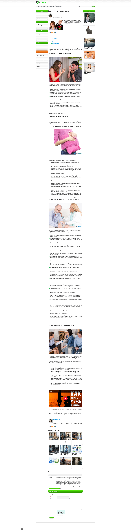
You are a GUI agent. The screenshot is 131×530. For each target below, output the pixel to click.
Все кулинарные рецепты (50, 6)
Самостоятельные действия (57, 41)
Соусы (38, 64)
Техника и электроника (40, 46)
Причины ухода (53, 36)
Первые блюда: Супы (40, 55)
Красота (38, 13)
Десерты (38, 66)
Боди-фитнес (39, 16)
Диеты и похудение (40, 15)
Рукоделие (38, 34)
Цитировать (51, 488)
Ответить (57, 488)
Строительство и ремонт (41, 48)
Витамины (38, 27)
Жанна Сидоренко (56, 419)
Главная (38, 6)
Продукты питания (40, 24)
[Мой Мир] (55, 32)
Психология (40, 8)
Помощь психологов (55, 43)
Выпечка (38, 61)
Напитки (38, 67)
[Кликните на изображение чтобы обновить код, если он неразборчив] (61, 514)
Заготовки (38, 63)
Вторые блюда (39, 57)
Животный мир (39, 37)
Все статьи (43, 6)
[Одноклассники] (52, 32)
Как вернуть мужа (54, 38)
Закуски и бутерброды (40, 60)
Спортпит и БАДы (40, 25)
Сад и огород (39, 39)
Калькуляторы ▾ (58, 6)
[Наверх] (22, 529)
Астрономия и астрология (41, 45)
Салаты (38, 58)
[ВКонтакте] (50, 32)
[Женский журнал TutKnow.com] (42, 2)
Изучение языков (40, 36)
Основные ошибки (55, 39)
